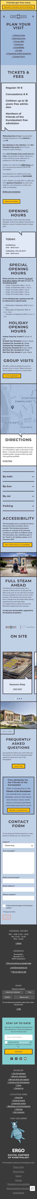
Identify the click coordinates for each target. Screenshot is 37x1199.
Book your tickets (11, 201)
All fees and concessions (11, 192)
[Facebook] (11, 1058)
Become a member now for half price (18, 7)
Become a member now (18, 810)
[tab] (15, 698)
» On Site (18, 50)
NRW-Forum (26, 165)
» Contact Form (18, 56)
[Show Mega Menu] (4, 16)
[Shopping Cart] (33, 16)
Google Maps (7, 461)
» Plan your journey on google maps (18, 963)
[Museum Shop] (17, 665)
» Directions (18, 44)
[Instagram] (16, 1058)
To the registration (12, 376)
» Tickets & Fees (18, 35)
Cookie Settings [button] (18, 1193)
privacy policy (24, 1042)
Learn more (17, 689)
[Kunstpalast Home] (18, 17)
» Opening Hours (18, 38)
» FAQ (18, 1009)
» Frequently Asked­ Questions (18, 53)
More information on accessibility (17, 545)
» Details (18, 943)
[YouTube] (25, 1058)
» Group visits (18, 41)
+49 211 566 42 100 (19, 972)
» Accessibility (18, 47)
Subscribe (18, 1052)
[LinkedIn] (21, 1058)
